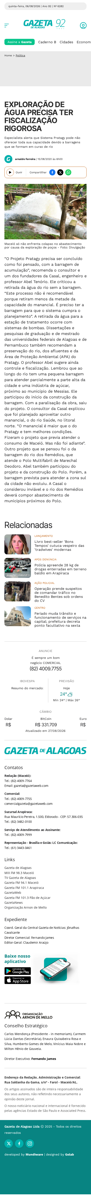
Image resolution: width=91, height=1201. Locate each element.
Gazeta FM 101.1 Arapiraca (24, 888)
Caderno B (47, 42)
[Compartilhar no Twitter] (60, 172)
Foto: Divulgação (72, 247)
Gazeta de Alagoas (18, 868)
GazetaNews (13, 902)
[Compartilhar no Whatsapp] (68, 172)
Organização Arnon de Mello (25, 907)
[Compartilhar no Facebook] (52, 172)
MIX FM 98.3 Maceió (19, 873)
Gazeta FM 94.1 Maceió (21, 882)
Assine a (20, 42)
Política (20, 55)
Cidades (66, 42)
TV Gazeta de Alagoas (20, 878)
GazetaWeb (12, 892)
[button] (83, 25)
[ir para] (55, 969)
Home (8, 55)
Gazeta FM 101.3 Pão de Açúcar (27, 898)
